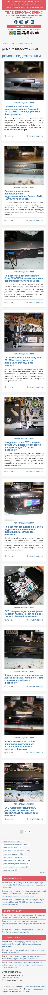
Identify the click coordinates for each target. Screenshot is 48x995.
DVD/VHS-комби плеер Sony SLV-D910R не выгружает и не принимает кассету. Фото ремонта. (23, 361)
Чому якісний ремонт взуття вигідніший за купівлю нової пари (23, 951)
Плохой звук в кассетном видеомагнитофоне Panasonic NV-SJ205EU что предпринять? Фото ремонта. (22, 110)
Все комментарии (36, 7)
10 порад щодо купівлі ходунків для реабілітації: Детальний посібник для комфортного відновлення (22, 943)
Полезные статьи (11, 937)
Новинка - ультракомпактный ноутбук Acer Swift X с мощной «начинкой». (22, 930)
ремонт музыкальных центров (14, 860)
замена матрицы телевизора (14, 844)
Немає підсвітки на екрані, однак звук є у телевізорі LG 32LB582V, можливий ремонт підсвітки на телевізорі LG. (24, 884)
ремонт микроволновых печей (14, 851)
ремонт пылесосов (10, 847)
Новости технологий (13, 911)
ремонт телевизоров (11, 841)
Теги (12, 43)
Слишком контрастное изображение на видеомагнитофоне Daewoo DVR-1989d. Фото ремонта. (23, 194)
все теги (43, 873)
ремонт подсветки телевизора (14, 867)
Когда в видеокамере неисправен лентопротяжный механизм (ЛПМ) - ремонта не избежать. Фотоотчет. (24, 678)
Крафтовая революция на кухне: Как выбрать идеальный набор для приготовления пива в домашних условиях (22, 964)
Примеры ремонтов (20, 7)
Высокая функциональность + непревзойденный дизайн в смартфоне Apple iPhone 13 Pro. (23, 923)
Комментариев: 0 (36, 136)
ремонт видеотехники (21, 55)
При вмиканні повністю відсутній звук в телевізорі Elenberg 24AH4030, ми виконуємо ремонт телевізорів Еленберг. (23, 901)
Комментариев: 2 (36, 387)
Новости (8, 7)
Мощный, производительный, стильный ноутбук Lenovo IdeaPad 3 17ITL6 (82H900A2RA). (23, 916)
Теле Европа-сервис (24, 12)
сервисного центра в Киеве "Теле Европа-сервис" (24, 987)
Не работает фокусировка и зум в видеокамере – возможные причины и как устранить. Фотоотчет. (23, 530)
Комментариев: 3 (36, 471)
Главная (5, 43)
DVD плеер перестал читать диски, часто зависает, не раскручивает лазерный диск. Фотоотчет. (21, 811)
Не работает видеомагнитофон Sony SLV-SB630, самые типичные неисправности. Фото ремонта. (23, 278)
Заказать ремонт (24, 26)
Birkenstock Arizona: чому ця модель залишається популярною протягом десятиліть (22, 957)
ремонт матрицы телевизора (14, 863)
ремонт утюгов (8, 870)
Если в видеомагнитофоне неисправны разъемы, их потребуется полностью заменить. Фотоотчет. (19, 745)
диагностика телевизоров (12, 857)
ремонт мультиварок (10, 854)
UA (21, 37)
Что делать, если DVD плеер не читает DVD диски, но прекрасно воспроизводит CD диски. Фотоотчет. (22, 445)
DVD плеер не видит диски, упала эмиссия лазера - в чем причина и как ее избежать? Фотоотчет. (23, 613)
